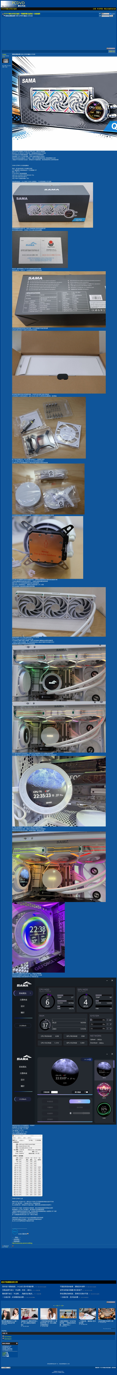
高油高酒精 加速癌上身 (105, 1321)
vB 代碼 (4, 1352)
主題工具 (112, 51)
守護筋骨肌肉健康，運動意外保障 (72, 1287)
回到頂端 (114, 1367)
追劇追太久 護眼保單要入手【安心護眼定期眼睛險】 (29, 1323)
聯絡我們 (97, 1367)
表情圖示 (4, 1353)
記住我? (113, 13)
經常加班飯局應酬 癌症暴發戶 (71, 1290)
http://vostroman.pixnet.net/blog (22, 1243)
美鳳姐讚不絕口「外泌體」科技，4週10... (17, 1290)
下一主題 (61, 1305)
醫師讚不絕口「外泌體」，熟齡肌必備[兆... (18, 1294)
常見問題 (100, 9)
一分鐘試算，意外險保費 (69, 1297)
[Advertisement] (57, 30)
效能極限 (37, 14)
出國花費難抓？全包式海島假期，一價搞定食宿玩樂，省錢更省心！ (68, 1323)
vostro (4, 54)
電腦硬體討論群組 (27, 14)
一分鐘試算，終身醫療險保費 (13, 1297)
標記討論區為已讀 (110, 9)
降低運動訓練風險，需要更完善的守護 (74, 1294)
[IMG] (3, 1355)
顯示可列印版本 (8, 1336)
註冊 (94, 9)
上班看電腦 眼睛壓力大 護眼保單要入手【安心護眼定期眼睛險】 (48, 1323)
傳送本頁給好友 (8, 1338)
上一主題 (56, 1305)
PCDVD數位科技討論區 (9, 9)
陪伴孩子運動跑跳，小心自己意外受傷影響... (18, 1287)
